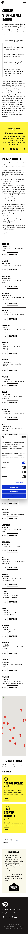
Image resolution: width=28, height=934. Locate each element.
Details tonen (19, 482)
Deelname (16, 924)
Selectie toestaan (14, 491)
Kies (6, 798)
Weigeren (14, 496)
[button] (3, 149)
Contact (16, 928)
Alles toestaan (14, 487)
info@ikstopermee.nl (11, 185)
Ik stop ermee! (13, 254)
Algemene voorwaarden (11, 926)
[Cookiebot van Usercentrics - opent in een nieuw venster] (20, 437)
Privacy (22, 926)
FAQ (21, 928)
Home (10, 924)
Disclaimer (9, 928)
